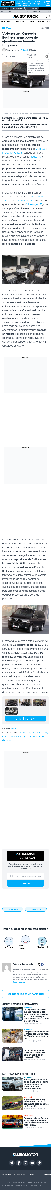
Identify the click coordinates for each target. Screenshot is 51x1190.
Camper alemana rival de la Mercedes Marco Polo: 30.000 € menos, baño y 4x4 (24, 126)
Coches (27, 12)
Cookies (28, 1182)
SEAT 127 (36, 12)
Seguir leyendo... (19, 982)
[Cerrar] (46, 63)
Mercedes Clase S (12, 152)
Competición (19, 22)
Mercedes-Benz (15, 12)
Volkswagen (25, 200)
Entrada (6, 28)
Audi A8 (40, 148)
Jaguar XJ (36, 156)
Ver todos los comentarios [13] (26, 994)
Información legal (18, 1182)
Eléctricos (29, 1077)
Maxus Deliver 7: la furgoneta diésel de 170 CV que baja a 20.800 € (25, 119)
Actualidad (6, 22)
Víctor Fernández (12, 50)
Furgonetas (12, 909)
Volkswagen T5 (33, 204)
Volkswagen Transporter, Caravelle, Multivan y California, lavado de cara (25, 736)
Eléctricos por (17, 9)
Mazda (3, 12)
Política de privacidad (39, 1182)
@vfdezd (24, 50)
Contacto (7, 1182)
